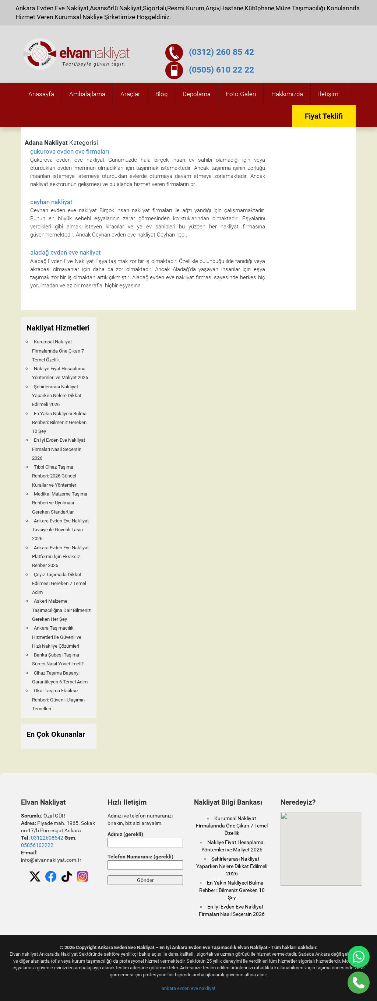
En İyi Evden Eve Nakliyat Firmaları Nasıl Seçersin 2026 (58, 449)
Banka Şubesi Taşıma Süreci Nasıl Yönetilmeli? (58, 659)
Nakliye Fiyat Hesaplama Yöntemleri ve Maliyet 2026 (60, 373)
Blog (161, 94)
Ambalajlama (87, 94)
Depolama (197, 94)
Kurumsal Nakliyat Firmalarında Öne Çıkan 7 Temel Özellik (58, 351)
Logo (77, 54)
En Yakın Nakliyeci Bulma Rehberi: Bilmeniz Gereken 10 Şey (59, 422)
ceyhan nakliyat (51, 202)
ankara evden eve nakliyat (188, 988)
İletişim (328, 94)
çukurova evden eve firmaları (69, 151)
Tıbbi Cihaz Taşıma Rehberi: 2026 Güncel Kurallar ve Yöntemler (54, 476)
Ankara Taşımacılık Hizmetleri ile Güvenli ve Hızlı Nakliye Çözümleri (56, 637)
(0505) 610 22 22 (221, 70)
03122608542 (47, 838)
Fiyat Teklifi (324, 116)
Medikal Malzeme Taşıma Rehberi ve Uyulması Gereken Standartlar (59, 503)
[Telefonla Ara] (359, 983)
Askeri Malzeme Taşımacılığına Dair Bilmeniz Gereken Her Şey (61, 610)
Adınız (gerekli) (125, 834)
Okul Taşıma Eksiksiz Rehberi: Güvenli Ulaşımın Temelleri (58, 699)
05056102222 (37, 845)
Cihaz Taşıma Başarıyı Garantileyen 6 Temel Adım (60, 677)
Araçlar (130, 94)
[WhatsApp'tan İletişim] (359, 957)
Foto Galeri (241, 94)
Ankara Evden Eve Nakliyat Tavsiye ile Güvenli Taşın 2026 (60, 530)
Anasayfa (41, 94)
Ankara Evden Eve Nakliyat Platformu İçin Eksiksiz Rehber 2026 (60, 556)
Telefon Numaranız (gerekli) (140, 857)
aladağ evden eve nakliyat (65, 252)
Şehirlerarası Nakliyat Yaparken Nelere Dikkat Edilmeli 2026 (56, 395)
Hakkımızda (287, 94)
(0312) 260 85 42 (221, 52)
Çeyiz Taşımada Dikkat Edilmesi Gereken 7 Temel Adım (59, 583)
